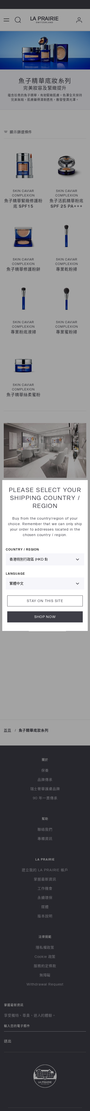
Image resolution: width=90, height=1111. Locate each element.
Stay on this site (45, 601)
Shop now (45, 617)
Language (15, 573)
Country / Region (22, 549)
